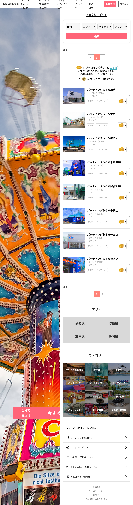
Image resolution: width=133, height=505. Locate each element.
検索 (96, 36)
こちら (113, 67)
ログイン (124, 4)
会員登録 (110, 4)
